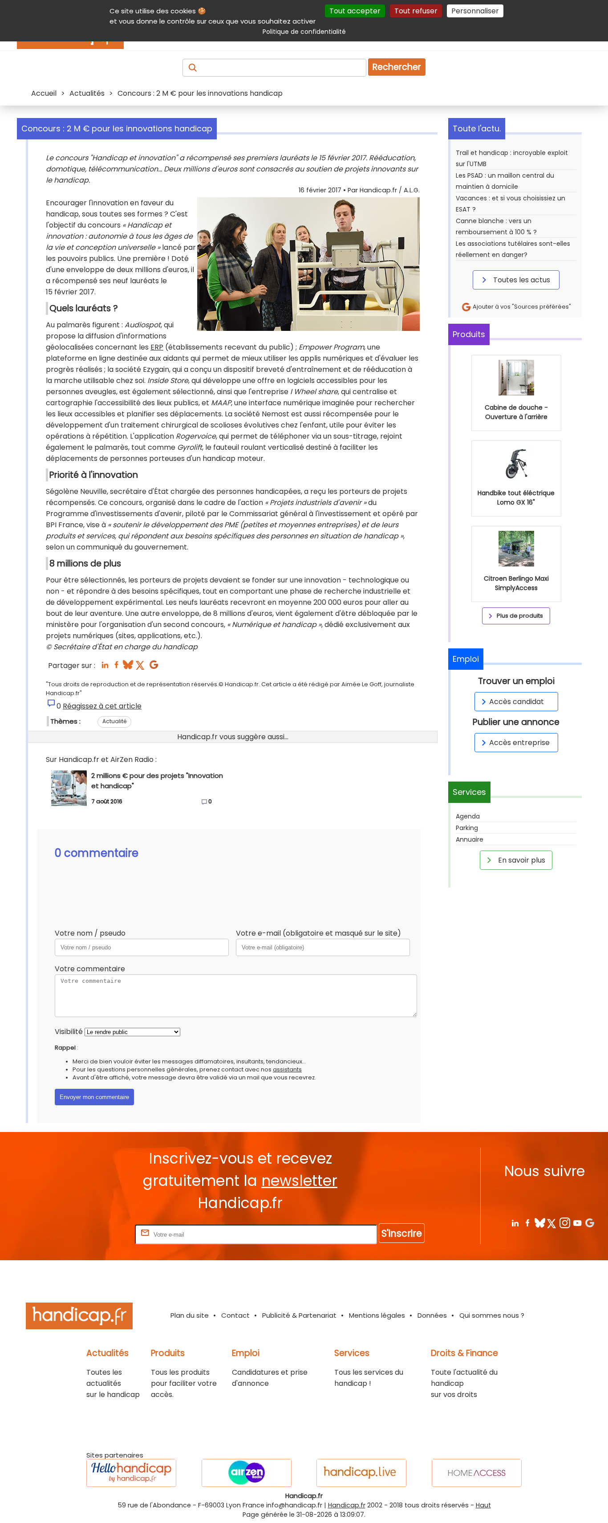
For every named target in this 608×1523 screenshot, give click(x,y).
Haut (483, 1505)
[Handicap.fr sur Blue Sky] (540, 1223)
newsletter (299, 1180)
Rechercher (397, 67)
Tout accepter (355, 11)
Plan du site (189, 1315)
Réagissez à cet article (102, 706)
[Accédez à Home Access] (477, 1473)
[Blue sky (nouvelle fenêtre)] (128, 667)
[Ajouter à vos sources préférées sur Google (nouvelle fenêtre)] (154, 667)
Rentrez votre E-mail (97, 1234)
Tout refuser (416, 11)
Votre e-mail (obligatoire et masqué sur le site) (318, 933)
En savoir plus (520, 860)
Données (432, 1315)
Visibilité (69, 1031)
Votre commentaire (90, 969)
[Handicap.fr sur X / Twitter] (552, 1223)
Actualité (114, 721)
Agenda (468, 816)
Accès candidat (516, 701)
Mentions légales (377, 1315)
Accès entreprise (519, 742)
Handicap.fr (346, 1505)
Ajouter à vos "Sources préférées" (521, 306)
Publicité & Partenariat (299, 1315)
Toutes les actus (520, 280)
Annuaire (469, 839)
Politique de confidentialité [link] (304, 31)
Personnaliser (475, 11)
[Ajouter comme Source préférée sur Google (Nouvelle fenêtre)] (589, 1223)
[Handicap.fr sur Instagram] (564, 1223)
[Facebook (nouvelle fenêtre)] (116, 667)
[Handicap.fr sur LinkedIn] (515, 1223)
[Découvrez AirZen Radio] (247, 1473)
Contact (235, 1315)
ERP (156, 347)
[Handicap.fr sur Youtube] (577, 1223)
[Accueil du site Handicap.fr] (79, 1317)
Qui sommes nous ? (491, 1315)
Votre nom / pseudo (90, 933)
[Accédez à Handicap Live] (361, 1473)
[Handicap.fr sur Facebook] (527, 1223)
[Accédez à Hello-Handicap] (131, 1473)
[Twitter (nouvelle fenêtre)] (141, 667)
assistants (287, 1069)
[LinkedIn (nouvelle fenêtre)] (105, 667)
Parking (467, 827)
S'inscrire (401, 1233)
